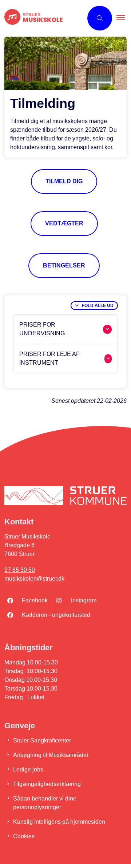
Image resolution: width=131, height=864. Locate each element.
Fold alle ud (98, 305)
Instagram (83, 600)
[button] (123, 18)
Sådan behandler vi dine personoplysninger (44, 802)
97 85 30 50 (19, 570)
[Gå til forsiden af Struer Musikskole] (41, 18)
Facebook (35, 600)
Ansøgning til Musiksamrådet (50, 755)
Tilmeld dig (64, 181)
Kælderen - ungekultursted (56, 615)
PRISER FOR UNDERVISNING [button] (42, 329)
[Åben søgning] (99, 18)
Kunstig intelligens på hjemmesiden (59, 822)
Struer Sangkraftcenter (42, 740)
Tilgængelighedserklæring (47, 784)
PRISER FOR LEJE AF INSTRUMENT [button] (49, 358)
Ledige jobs (28, 769)
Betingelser (64, 265)
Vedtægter (64, 223)
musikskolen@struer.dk (34, 579)
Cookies (24, 836)
